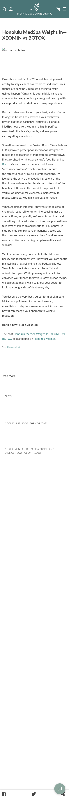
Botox (6, 164)
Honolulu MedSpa (44, 338)
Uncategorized (13, 347)
